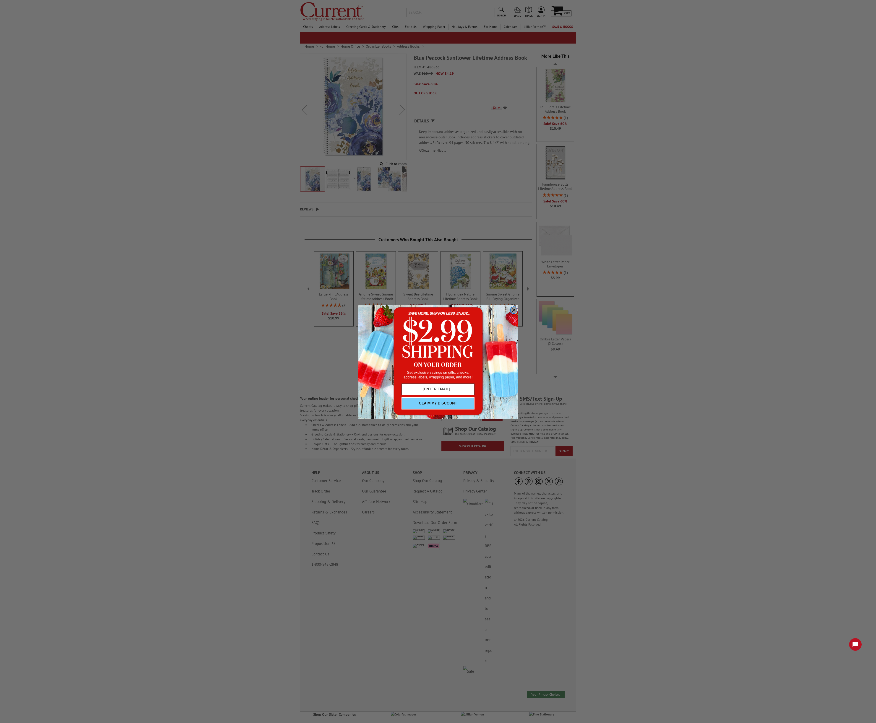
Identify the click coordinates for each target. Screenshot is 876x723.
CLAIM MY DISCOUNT (438, 403)
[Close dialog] (513, 310)
